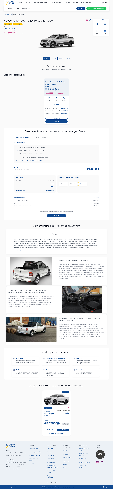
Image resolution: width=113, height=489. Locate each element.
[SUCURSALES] (105, 2)
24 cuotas (73, 184)
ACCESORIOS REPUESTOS (40, 2)
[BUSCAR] (99, 2)
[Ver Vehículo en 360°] (67, 413)
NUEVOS (19, 2)
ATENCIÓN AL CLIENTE (71, 2)
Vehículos (9, 14)
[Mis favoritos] (102, 2)
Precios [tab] (56, 104)
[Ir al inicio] (10, 3)
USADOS (27, 2)
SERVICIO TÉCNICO (85, 2)
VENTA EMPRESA (56, 2)
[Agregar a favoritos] (67, 407)
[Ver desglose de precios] (58, 89)
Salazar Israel (51, 487)
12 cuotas (63, 184)
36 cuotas (83, 184)
